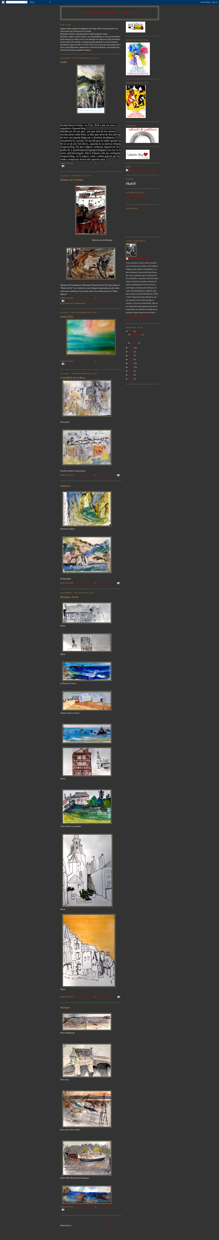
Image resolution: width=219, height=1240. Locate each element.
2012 (131, 363)
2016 (131, 347)
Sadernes (65, 486)
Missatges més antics (113, 1219)
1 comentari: (109, 475)
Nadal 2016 (66, 316)
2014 (131, 355)
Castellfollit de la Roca (72, 377)
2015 (131, 351)
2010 (131, 371)
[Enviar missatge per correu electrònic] (63, 166)
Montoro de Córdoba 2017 (99, 303)
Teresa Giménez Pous (139, 258)
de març (134, 342)
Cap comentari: (110, 163)
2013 (131, 359)
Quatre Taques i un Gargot (136, 196)
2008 (131, 378)
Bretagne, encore (69, 597)
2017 (131, 331)
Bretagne (65, 1007)
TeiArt (128, 199)
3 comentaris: (109, 298)
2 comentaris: (109, 997)
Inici (82, 1219)
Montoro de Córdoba (71, 179)
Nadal (63, 62)
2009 (131, 374)
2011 (131, 367)
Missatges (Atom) (79, 1225)
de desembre (136, 334)
